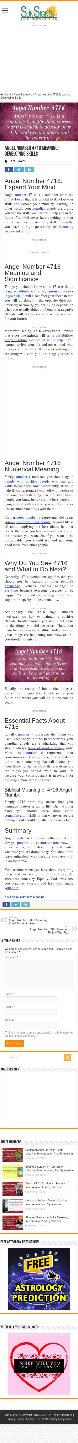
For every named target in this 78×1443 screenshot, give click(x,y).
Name (9, 994)
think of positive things (46, 747)
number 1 (23, 476)
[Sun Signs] (39, 12)
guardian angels (44, 208)
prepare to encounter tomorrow (42, 842)
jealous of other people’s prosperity (39, 583)
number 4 (25, 734)
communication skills (20, 815)
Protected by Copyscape (57, 1419)
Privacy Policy (15, 1419)
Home (7, 94)
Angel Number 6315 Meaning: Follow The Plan (49, 929)
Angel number (15, 194)
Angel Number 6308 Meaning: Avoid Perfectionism (28, 920)
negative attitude (17, 291)
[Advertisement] (39, 1100)
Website (9, 1019)
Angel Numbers (23, 94)
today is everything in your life (39, 690)
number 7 (33, 517)
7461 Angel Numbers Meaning (25, 896)
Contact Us (33, 1419)
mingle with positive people (27, 481)
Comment (11, 957)
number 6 (34, 752)
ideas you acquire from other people (39, 519)
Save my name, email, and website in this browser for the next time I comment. (39, 1034)
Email (9, 1006)
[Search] (67, 1057)
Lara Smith (17, 161)
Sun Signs (10, 1414)
